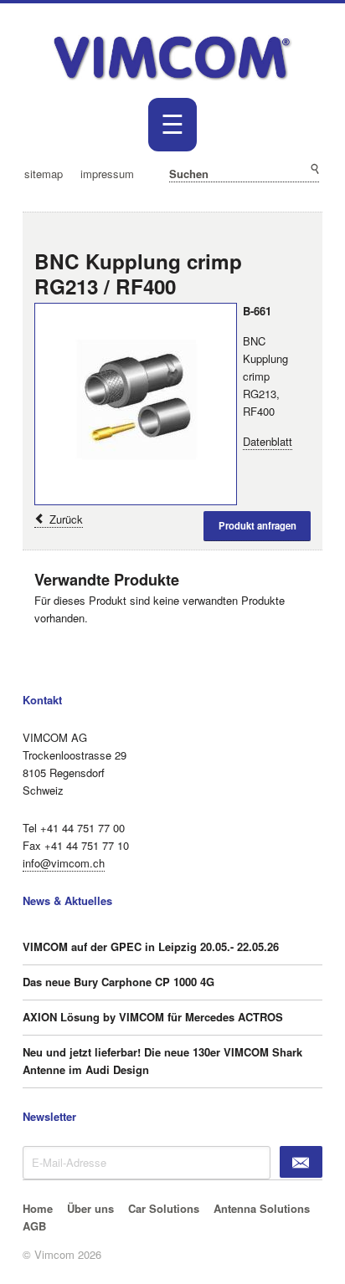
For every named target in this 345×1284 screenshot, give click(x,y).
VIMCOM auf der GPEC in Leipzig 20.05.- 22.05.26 (151, 946)
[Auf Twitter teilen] (307, 230)
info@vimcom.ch (64, 863)
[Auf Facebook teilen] (289, 230)
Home (38, 1208)
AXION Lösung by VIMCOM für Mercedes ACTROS (153, 1017)
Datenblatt (267, 441)
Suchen (313, 169)
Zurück (66, 519)
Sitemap (43, 174)
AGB (34, 1226)
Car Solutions (163, 1208)
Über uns (90, 1208)
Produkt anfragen (257, 525)
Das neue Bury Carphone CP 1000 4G (118, 982)
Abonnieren (301, 1162)
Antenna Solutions (262, 1208)
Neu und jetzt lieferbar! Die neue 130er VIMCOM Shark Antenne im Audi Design (162, 1060)
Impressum (107, 174)
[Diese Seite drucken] (270, 230)
